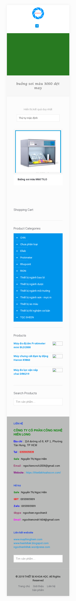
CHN (23, 237)
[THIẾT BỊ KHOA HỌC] (38, 13)
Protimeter (26, 257)
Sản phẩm (38, 590)
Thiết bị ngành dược (31, 284)
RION (23, 270)
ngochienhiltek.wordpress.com (32, 547)
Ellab (23, 250)
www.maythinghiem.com (28, 539)
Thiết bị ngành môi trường (35, 290)
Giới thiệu (38, 586)
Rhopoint (25, 264)
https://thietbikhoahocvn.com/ (43, 472)
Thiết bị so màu (29, 304)
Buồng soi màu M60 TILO (32, 179)
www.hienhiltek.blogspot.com (31, 543)
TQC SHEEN (27, 317)
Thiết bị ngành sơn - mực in (35, 297)
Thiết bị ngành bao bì (32, 277)
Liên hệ (51, 586)
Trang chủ (24, 586)
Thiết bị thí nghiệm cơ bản (35, 310)
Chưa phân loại (29, 244)
